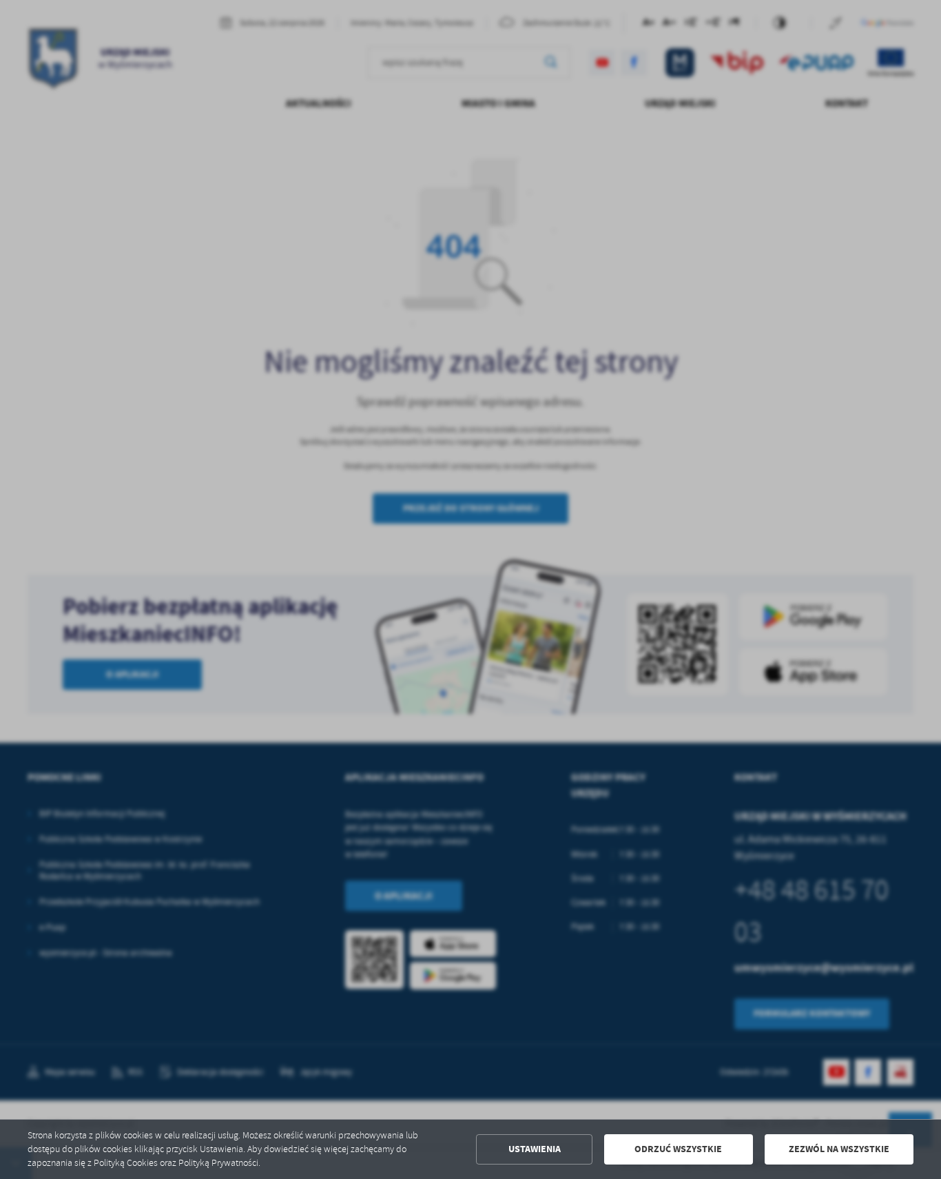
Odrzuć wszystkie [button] (678, 1149)
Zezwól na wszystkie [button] (839, 1149)
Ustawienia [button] (534, 1149)
